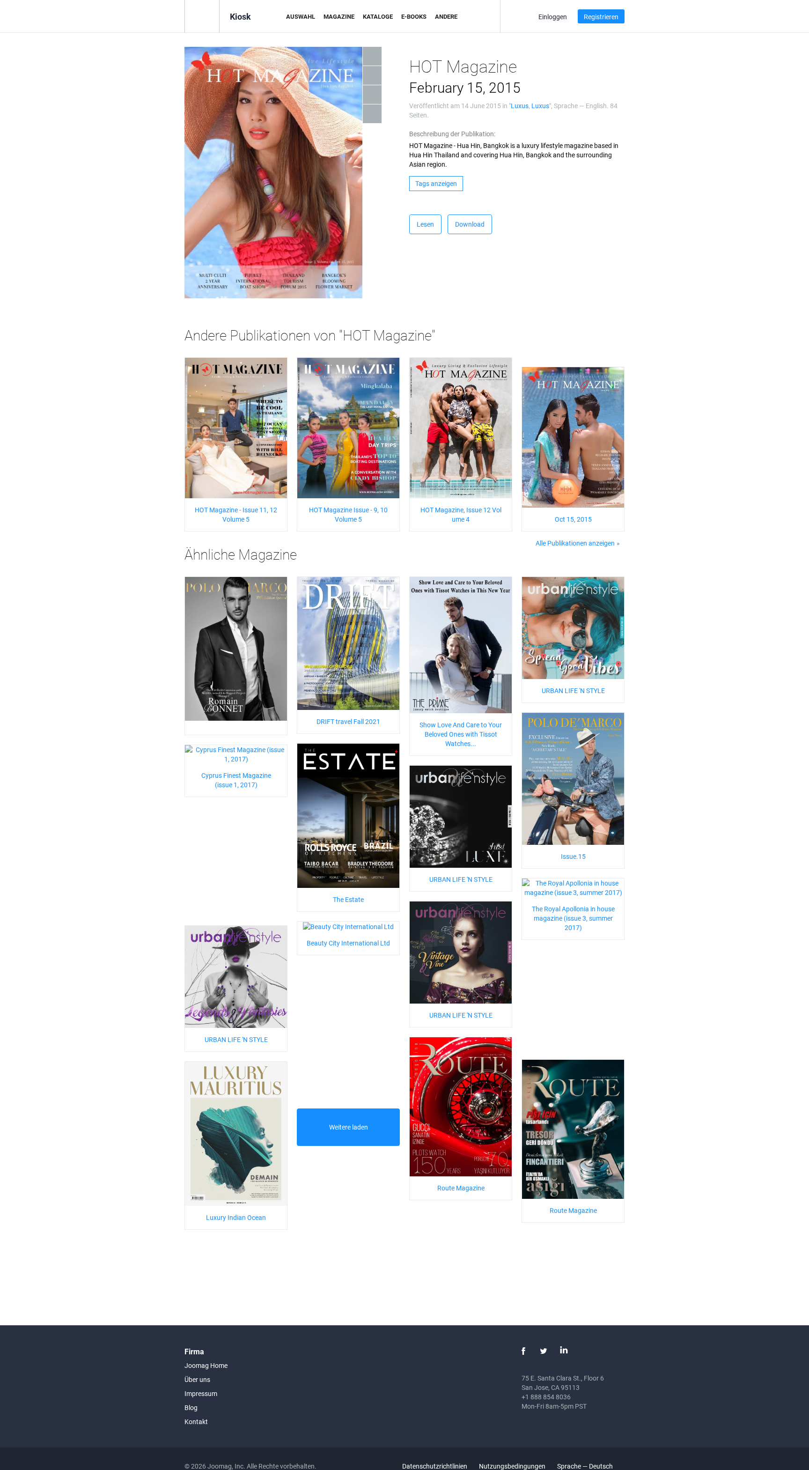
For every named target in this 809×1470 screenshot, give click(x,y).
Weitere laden (348, 1127)
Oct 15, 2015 (573, 519)
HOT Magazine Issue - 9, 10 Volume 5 (348, 514)
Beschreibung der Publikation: (452, 133)
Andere (446, 16)
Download (470, 224)
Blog (191, 1407)
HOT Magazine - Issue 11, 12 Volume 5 (236, 514)
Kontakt (196, 1421)
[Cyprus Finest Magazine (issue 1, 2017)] (236, 753)
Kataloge (378, 16)
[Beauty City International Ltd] (348, 926)
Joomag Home (206, 1365)
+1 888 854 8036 (546, 1396)
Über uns (197, 1379)
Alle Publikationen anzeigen (575, 543)
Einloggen (552, 16)
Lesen (425, 224)
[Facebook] (523, 1351)
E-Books (414, 16)
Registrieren (601, 16)
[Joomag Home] (202, 15)
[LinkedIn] (563, 1351)
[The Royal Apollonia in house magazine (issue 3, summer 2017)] (573, 887)
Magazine (339, 16)
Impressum (200, 1393)
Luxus (520, 105)
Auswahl (300, 16)
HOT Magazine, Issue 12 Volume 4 (460, 514)
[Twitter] (543, 1351)
